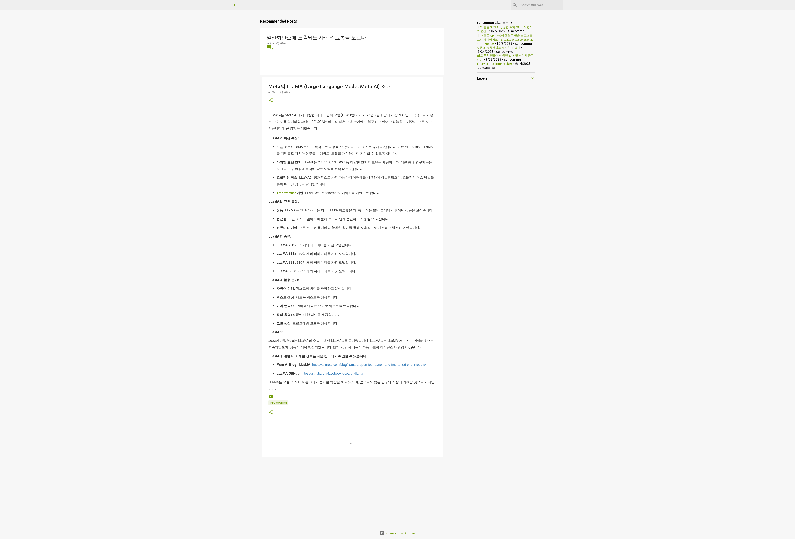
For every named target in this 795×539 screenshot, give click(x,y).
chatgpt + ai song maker (494, 64)
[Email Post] (270, 398)
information (278, 402)
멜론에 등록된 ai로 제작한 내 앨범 (498, 47)
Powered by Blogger (400, 533)
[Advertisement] (352, 492)
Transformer (286, 192)
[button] (270, 100)
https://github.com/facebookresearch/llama (332, 373)
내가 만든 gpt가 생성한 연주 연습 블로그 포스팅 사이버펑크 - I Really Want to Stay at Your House (505, 40)
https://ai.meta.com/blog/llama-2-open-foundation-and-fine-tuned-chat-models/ (369, 364)
